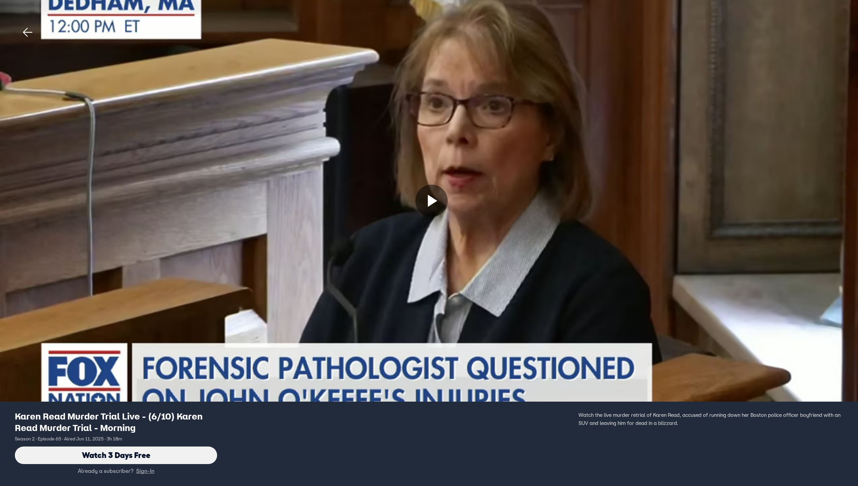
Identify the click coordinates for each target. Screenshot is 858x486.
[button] (27, 32)
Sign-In (145, 470)
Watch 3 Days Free (116, 455)
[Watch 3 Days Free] (431, 201)
